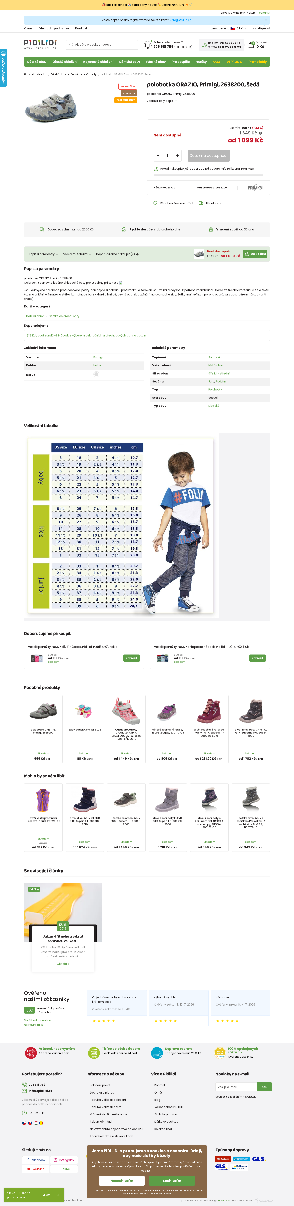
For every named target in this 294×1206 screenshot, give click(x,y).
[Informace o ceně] (260, 133)
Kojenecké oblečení (98, 62)
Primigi (98, 357)
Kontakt (81, 28)
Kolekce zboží (163, 1129)
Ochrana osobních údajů (66, 1200)
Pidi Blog (34, 889)
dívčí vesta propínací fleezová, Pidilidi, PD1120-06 (43, 819)
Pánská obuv (156, 62)
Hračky (201, 62)
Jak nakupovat (100, 1085)
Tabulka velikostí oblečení (108, 1100)
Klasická (213, 406)
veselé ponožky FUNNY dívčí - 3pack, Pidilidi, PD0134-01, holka (73, 647)
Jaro (211, 381)
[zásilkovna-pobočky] (224, 1160)
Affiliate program (166, 1114)
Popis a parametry (42, 254)
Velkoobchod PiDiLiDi (168, 1107)
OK (264, 1087)
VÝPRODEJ (235, 62)
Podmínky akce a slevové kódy (111, 1136)
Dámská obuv (129, 62)
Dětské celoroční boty (83, 74)
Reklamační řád (101, 1122)
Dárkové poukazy (166, 1122)
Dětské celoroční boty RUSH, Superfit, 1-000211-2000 (126, 821)
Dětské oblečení (65, 62)
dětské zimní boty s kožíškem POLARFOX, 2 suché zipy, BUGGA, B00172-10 (250, 822)
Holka (97, 365)
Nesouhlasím (122, 1180)
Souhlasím (172, 1180)
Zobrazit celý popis (160, 101)
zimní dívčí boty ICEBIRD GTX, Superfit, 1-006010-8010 (84, 821)
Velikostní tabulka (75, 254)
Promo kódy (258, 62)
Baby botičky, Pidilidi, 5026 (84, 730)
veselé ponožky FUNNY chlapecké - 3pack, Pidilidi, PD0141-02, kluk (201, 647)
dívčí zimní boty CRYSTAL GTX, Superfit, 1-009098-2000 (251, 733)
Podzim (221, 381)
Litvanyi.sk (224, 1200)
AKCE (217, 62)
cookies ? (147, 1170)
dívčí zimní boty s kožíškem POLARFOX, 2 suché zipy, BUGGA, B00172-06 (209, 822)
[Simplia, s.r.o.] (263, 1200)
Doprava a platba (102, 1093)
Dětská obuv (37, 62)
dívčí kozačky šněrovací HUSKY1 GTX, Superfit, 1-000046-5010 (209, 733)
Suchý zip (215, 357)
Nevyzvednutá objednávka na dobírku (116, 1129)
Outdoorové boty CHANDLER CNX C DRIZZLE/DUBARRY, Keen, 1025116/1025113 (126, 734)
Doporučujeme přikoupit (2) (115, 254)
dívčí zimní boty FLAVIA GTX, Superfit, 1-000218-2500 (168, 821)
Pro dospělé (181, 62)
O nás (28, 28)
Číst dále (63, 964)
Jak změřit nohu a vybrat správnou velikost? (63, 938)
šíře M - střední (219, 373)
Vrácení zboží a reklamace (108, 1114)
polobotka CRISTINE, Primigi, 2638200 (43, 731)
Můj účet (263, 28)
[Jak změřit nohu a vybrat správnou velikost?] (63, 912)
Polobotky (215, 389)
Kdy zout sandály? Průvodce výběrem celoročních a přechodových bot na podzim (89, 335)
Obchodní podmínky (54, 28)
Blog (157, 1100)
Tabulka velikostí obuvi (105, 1107)
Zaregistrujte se (180, 20)
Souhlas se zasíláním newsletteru (236, 1096)
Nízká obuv (215, 365)
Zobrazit (265, 12)
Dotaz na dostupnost (209, 155)
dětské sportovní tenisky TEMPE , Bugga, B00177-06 (168, 731)
